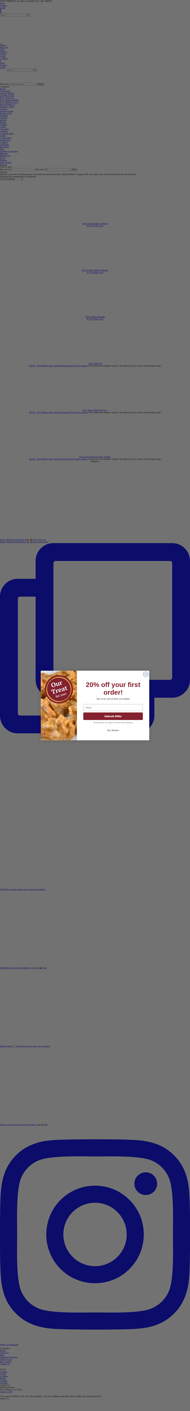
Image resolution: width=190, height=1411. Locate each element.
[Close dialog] (145, 674)
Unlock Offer (113, 716)
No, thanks (113, 730)
